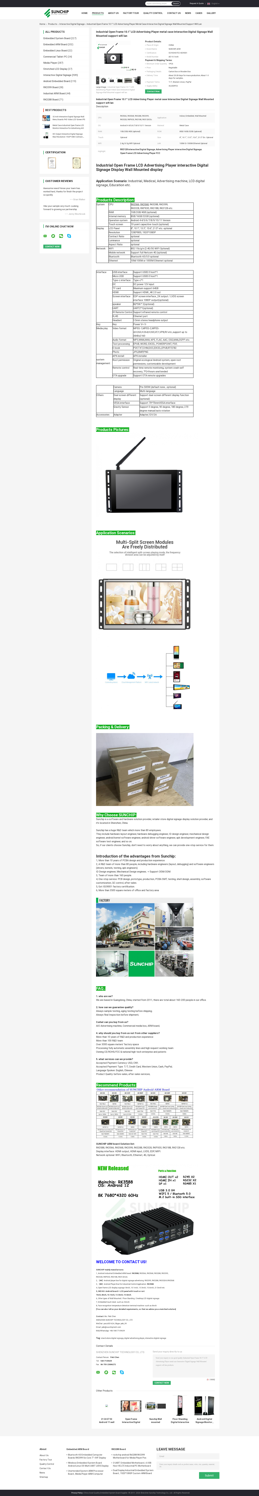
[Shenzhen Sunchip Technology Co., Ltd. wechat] (63, 236)
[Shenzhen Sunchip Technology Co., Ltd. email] (47, 236)
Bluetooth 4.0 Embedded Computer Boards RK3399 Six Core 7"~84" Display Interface (87, 1457)
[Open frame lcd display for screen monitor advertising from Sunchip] (113, 58)
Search (176, 4)
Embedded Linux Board (55, 50)
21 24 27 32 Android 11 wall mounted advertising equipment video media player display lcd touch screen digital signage (106, 1421)
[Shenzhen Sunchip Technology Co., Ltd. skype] (71, 236)
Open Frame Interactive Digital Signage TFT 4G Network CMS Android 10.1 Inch (131, 1421)
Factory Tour (131, 13)
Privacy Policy (76, 1493)
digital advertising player (134, 1338)
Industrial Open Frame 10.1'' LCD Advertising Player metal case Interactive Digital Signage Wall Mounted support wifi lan (115, 90)
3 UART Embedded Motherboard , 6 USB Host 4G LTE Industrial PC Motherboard (132, 1464)
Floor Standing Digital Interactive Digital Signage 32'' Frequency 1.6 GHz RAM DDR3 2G (180, 1421)
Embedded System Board (56, 38)
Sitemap (44, 1477)
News (188, 13)
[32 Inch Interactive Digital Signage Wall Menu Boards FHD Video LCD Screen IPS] (46, 118)
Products (98, 13)
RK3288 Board (50, 99)
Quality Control (153, 13)
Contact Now (153, 91)
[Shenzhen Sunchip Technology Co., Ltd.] (56, 13)
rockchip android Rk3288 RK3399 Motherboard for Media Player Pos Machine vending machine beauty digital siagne (132, 1457)
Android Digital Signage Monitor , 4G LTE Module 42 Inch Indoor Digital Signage (204, 1421)
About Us (113, 13)
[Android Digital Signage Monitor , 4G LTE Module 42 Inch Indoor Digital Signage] (204, 1405)
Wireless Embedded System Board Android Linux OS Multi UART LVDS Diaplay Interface (88, 1465)
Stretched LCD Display (55, 69)
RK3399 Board (50, 87)
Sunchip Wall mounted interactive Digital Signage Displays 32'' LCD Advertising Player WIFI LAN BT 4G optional (155, 1421)
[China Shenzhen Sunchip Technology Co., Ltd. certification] (52, 162)
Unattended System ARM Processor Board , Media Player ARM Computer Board (86, 1473)
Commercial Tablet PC (55, 56)
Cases (198, 13)
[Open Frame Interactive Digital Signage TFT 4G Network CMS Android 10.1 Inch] (131, 1405)
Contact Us (174, 13)
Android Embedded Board (56, 81)
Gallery (211, 13)
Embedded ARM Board (55, 44)
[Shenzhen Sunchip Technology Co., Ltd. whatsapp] (55, 236)
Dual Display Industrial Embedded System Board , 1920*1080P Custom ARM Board (133, 1471)
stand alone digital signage (112, 1338)
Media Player (50, 62)
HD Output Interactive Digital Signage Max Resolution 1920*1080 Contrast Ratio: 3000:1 (68, 137)
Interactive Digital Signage (72, 24)
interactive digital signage (155, 1338)
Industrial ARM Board (54, 93)
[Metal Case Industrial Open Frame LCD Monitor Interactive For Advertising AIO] (46, 126)
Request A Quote (197, 3)
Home (85, 13)
